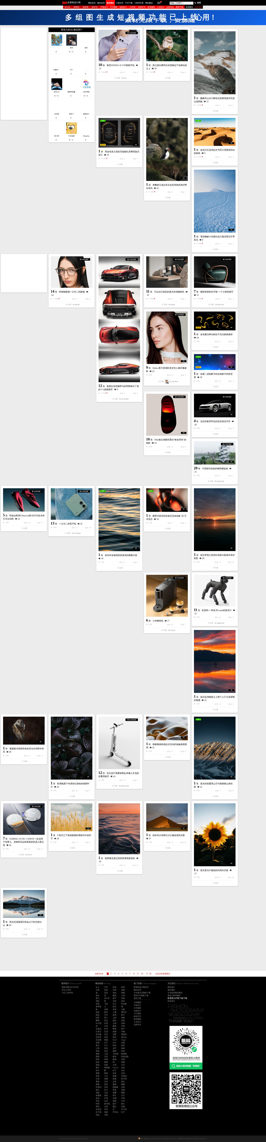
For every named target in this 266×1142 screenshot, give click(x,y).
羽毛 (106, 760)
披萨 (106, 663)
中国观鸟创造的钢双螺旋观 (181, 294)
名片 (114, 654)
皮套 (97, 749)
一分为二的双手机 (128, 335)
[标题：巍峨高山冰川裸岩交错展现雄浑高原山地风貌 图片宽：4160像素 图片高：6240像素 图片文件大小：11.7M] (229, 62)
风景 (114, 640)
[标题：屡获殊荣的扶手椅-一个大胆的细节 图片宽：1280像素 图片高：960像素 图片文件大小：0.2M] (133, 194)
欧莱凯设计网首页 (141, 638)
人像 (114, 663)
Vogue (123, 690)
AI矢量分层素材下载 (142, 643)
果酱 (97, 735)
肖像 (123, 682)
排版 (106, 715)
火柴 (114, 715)
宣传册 (124, 654)
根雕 (114, 729)
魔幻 (114, 757)
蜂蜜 (106, 690)
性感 (97, 654)
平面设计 (104, 7)
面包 (123, 671)
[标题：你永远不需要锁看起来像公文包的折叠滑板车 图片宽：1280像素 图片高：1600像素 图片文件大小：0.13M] (229, 432)
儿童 (106, 704)
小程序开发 (139, 3)
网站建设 (149, 3)
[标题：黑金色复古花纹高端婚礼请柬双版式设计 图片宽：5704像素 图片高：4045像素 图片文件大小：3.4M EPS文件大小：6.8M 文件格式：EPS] (133, 100)
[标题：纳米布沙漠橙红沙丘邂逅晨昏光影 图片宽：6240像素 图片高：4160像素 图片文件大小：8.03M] (229, 496)
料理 (97, 754)
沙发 (114, 652)
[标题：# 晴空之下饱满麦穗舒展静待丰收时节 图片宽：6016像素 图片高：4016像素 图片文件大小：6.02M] (133, 468)
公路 (114, 674)
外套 (106, 738)
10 (142, 624)
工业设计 (160, 7)
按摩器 (98, 746)
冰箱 (123, 674)
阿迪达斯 (125, 707)
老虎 (123, 638)
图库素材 (110, 3)
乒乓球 (124, 760)
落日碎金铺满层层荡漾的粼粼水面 (38, 367)
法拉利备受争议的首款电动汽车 (37, 281)
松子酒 (98, 763)
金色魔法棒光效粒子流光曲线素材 (38, 233)
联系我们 (171, 652)
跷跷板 (115, 738)
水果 (97, 640)
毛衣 (106, 707)
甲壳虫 (115, 763)
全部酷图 (137, 653)
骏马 (97, 740)
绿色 (114, 643)
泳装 (123, 724)
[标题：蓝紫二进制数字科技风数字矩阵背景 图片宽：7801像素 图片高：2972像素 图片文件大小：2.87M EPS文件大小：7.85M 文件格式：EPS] (181, 235)
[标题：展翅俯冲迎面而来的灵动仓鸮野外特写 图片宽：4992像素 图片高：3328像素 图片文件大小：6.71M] (37, 401)
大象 (123, 660)
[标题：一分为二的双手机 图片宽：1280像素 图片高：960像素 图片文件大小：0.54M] (133, 315)
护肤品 (98, 738)
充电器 (124, 726)
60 (158, 2)
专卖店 (98, 760)
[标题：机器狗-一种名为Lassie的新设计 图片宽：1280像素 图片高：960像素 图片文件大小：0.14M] (133, 367)
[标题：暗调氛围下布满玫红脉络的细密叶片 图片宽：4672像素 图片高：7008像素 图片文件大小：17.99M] (85, 420)
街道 (106, 674)
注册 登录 (198, 7)
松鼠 (106, 688)
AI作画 (132, 7)
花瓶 (97, 743)
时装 (114, 638)
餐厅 (97, 718)
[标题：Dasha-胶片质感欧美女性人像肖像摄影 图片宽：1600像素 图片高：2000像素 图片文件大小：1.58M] (85, 227)
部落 (97, 693)
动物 (123, 640)
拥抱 (97, 704)
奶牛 (97, 721)
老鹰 (106, 729)
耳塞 (123, 710)
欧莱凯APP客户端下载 (177, 649)
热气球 (124, 729)
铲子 (114, 721)
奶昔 (106, 735)
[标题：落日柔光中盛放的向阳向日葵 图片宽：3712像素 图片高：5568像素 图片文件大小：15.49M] (133, 537)
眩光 (114, 657)
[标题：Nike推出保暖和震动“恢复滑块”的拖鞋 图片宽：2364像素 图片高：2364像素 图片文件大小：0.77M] (133, 255)
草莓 (106, 710)
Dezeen (115, 718)
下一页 (148, 624)
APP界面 (137, 664)
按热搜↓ (86, 7)
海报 (97, 715)
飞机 (106, 654)
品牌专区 (170, 7)
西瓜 (114, 688)
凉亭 (114, 699)
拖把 (106, 746)
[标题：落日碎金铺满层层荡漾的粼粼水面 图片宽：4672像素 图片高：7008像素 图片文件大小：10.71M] (37, 331)
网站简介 (171, 638)
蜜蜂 (114, 701)
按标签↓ (77, 7)
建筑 (114, 646)
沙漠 (97, 729)
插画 (97, 665)
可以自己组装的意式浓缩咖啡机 (183, 207)
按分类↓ (67, 7)
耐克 (114, 707)
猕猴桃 (124, 704)
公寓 (97, 699)
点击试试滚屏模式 (162, 624)
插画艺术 (142, 7)
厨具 (114, 724)
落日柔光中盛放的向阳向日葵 (132, 572)
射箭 (97, 701)
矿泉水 (98, 682)
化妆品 (98, 679)
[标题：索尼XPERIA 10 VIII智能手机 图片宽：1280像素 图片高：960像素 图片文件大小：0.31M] (133, 45)
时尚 (106, 679)
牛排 (123, 751)
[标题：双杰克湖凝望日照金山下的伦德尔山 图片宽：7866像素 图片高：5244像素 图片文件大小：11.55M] (181, 520)
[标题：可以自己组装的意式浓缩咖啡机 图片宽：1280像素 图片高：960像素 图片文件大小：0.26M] (181, 187)
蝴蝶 (123, 735)
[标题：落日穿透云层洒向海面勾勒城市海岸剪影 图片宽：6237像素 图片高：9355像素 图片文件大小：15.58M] (229, 350)
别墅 (114, 685)
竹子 (106, 696)
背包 (97, 726)
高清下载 (179, 7)
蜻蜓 (123, 743)
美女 (97, 646)
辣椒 (106, 763)
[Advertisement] (37, 73)
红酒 (106, 682)
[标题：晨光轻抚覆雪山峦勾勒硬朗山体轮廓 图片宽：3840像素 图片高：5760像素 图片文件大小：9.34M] (37, 470)
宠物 (123, 713)
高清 (114, 665)
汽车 (106, 638)
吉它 (123, 746)
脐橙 (97, 707)
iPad (114, 693)
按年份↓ (95, 7)
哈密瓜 (98, 688)
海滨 (114, 696)
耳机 (123, 649)
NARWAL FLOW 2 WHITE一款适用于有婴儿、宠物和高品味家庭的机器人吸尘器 (180, 486)
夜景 (123, 696)
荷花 (97, 757)
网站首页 (92, 3)
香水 (97, 696)
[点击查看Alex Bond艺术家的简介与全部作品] (85, 271)
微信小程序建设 (174, 646)
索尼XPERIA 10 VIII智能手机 (134, 65)
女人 (97, 638)
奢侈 (114, 679)
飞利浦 (115, 704)
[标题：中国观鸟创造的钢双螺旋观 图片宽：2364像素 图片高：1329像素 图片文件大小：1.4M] (181, 278)
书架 (106, 765)
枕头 (123, 732)
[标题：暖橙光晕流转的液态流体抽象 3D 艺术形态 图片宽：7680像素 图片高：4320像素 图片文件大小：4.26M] (181, 325)
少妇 (114, 668)
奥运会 (124, 688)
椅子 (114, 649)
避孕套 (98, 657)
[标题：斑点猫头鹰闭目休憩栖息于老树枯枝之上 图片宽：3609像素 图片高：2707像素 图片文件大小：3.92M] (181, 45)
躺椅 (106, 713)
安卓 (106, 732)
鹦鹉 (97, 671)
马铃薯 (98, 690)
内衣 (123, 652)
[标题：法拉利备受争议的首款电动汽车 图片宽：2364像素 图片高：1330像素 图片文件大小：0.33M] (37, 265)
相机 (97, 652)
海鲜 (114, 751)
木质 (123, 749)
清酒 (123, 740)
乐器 (106, 743)
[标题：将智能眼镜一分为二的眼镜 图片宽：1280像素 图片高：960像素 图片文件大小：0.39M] (85, 162)
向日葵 (98, 674)
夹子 (123, 763)
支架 (114, 732)
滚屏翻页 (189, 7)
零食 (114, 740)
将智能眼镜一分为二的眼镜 (85, 182)
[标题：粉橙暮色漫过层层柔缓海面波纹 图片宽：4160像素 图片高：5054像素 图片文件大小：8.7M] (85, 501)
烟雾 (114, 743)
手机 (123, 676)
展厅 (114, 754)
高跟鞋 (124, 685)
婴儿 (97, 649)
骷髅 (114, 726)
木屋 (106, 757)
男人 (106, 668)
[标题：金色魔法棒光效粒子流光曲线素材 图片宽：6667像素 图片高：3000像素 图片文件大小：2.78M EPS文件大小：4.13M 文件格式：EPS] (37, 220)
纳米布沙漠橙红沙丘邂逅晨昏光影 (230, 514)
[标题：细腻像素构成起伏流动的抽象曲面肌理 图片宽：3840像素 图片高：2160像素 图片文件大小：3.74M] (133, 418)
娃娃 (97, 713)
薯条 (97, 732)
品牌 (106, 660)
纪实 (106, 685)
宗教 (123, 668)
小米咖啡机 (75, 373)
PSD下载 (129, 3)
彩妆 (106, 640)
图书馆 (107, 754)
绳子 (114, 746)
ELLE (115, 690)
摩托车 (124, 663)
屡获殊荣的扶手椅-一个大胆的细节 (134, 214)
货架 (106, 699)
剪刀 (106, 740)
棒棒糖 (107, 718)
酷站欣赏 (101, 3)
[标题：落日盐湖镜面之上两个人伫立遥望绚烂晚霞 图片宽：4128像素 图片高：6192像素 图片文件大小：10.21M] (181, 392)
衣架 (97, 751)
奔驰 (123, 693)
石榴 (114, 749)
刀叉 (106, 726)
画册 (114, 682)
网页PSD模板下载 (141, 646)
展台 (123, 754)
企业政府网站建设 (175, 643)
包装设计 (123, 7)
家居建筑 (151, 7)
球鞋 (97, 710)
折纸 (123, 718)
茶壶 (123, 738)
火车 (123, 715)
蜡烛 (106, 724)
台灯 (123, 721)
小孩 (123, 646)
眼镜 (114, 710)
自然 (114, 660)
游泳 (106, 701)
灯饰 (106, 749)
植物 (123, 643)
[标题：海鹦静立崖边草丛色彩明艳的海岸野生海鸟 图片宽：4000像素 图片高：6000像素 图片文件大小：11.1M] (181, 116)
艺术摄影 (113, 7)
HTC (106, 693)
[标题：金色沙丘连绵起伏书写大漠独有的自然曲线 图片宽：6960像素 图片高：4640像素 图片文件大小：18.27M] (229, 132)
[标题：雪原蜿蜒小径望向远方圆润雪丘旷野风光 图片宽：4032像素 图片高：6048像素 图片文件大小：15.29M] (37, 155)
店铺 (123, 757)
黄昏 (97, 724)
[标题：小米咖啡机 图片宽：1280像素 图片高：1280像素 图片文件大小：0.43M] (85, 348)
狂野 (97, 668)
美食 (97, 663)
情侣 (123, 701)
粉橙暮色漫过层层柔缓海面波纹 (85, 531)
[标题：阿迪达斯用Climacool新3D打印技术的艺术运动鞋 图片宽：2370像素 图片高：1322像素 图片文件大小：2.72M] (85, 291)
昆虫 (106, 643)
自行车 (107, 649)
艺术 (106, 665)
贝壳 (106, 751)
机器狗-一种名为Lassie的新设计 (135, 387)
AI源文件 (119, 3)
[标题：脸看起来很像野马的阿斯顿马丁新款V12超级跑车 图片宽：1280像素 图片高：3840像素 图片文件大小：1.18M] (229, 232)
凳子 (123, 679)
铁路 (123, 699)
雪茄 (97, 765)
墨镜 (114, 735)
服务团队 (171, 640)
